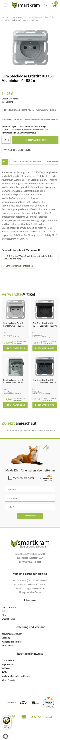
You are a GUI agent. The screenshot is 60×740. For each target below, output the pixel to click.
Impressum (7, 664)
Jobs (4, 610)
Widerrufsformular (12, 641)
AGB (4, 672)
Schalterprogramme (15, 17)
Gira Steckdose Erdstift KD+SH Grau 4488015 (13, 324)
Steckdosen (45, 17)
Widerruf (6, 668)
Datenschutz (8, 660)
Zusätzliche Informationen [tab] (26, 161)
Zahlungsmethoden (12, 633)
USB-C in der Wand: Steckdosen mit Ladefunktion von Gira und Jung (28, 257)
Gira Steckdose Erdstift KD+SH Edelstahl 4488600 (44, 324)
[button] (5, 736)
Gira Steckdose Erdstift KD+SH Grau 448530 (13, 381)
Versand (9, 102)
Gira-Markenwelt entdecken (18, 266)
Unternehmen (9, 606)
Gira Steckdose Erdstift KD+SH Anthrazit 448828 (44, 381)
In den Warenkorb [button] (15, 348)
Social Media (8, 618)
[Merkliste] (46, 5)
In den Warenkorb (35, 140)
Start (3, 17)
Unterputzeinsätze (31, 17)
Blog (4, 614)
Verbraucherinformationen (16, 676)
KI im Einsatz (8, 680)
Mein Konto (8, 645)
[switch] (6, 726)
